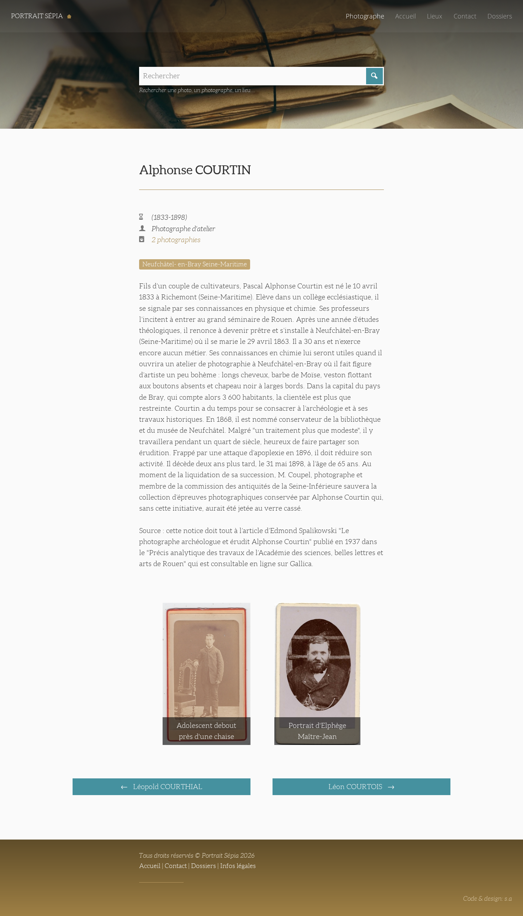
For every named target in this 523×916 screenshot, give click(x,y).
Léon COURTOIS (356, 786)
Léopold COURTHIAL (166, 786)
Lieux (434, 16)
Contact (465, 16)
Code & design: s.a (487, 898)
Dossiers (499, 16)
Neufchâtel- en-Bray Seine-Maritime (194, 264)
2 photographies (176, 240)
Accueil (405, 16)
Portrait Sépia (37, 16)
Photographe (365, 16)
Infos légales (238, 865)
